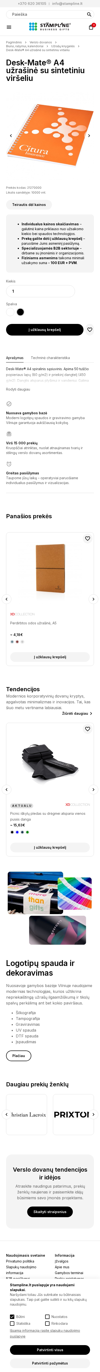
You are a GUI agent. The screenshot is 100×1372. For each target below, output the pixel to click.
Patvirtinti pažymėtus (50, 1363)
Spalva (11, 304)
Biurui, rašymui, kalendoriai (24, 46)
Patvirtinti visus (50, 1350)
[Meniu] (9, 27)
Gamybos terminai (69, 1273)
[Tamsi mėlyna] (22, 832)
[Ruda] (17, 642)
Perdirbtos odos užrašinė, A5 (33, 623)
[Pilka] (12, 642)
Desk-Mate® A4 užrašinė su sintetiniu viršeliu (38, 50)
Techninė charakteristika (50, 358)
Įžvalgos (61, 1261)
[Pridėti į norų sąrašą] (89, 330)
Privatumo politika (20, 1261)
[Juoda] (12, 832)
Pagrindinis (14, 42)
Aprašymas (15, 358)
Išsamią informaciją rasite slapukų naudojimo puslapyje (45, 1333)
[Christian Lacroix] (26, 1114)
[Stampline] (50, 27)
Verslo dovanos (41, 42)
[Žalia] (27, 832)
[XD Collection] (22, 615)
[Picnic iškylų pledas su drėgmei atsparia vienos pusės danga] (50, 763)
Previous (11, 136)
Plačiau (18, 1056)
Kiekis (11, 281)
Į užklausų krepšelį (45, 330)
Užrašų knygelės (63, 46)
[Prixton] (73, 1114)
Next (89, 136)
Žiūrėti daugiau (75, 713)
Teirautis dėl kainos (29, 205)
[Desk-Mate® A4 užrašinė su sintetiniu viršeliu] (50, 136)
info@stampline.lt (67, 3)
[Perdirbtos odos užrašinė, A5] (50, 572)
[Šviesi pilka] (22, 642)
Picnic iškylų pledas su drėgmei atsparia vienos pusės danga (47, 816)
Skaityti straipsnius (50, 1212)
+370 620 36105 (32, 3)
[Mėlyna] (17, 832)
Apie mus (62, 1267)
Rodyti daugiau (18, 389)
